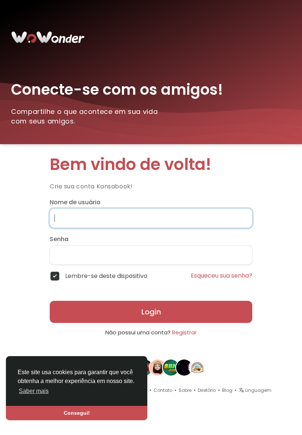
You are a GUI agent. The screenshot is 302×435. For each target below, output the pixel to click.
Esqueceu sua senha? (221, 276)
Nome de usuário (75, 202)
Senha (59, 239)
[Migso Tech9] (184, 367)
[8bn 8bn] (171, 367)
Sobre (185, 390)
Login (151, 312)
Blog (227, 390)
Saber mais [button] (34, 391)
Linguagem (257, 390)
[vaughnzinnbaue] (158, 367)
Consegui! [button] (77, 413)
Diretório (207, 390)
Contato (163, 390)
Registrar (184, 332)
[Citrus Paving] (197, 367)
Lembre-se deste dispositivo (106, 276)
